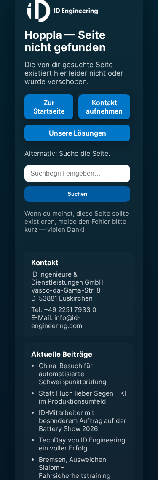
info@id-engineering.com (56, 322)
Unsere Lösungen (77, 133)
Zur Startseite (48, 106)
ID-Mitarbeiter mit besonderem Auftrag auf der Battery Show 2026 (82, 421)
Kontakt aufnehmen (104, 106)
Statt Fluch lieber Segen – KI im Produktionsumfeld (82, 397)
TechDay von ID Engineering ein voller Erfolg (82, 444)
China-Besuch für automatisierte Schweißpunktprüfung (72, 374)
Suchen (77, 194)
